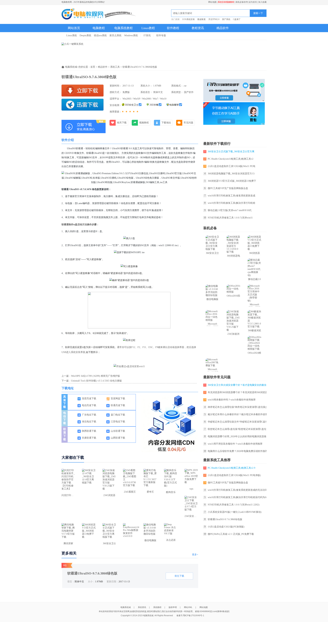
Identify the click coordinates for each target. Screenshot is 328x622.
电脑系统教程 (123, 28)
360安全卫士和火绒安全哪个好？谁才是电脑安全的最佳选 (238, 385)
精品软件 (222, 28)
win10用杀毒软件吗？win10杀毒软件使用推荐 (232, 399)
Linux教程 (148, 28)
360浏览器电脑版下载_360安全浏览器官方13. (231, 173)
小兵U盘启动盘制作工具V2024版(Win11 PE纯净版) (234, 475)
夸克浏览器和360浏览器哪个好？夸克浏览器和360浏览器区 (239, 392)
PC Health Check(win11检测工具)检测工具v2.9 (231, 468)
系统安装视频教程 (226, 2)
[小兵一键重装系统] (72, 44)
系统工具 (115, 67)
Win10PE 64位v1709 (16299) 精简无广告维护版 (95, 376)
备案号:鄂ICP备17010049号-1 (190, 615)
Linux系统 (71, 35)
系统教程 (157, 607)
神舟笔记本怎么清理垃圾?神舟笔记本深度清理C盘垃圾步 (238, 407)
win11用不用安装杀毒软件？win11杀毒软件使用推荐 (235, 444)
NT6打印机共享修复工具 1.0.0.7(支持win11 (230, 217)
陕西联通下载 (89, 431)
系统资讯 (142, 607)
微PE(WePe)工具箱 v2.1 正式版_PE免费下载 (231, 534)
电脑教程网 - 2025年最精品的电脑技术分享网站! (83, 2)
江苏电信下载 (118, 421)
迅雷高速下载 (89, 398)
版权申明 (173, 607)
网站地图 (212, 2)
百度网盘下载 (118, 398)
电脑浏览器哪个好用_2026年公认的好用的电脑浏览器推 (237, 436)
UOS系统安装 (188, 19)
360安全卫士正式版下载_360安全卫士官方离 (231, 151)
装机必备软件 (242, 2)
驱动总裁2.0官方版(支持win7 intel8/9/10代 (229, 210)
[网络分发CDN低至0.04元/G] (171, 451)
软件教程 (173, 28)
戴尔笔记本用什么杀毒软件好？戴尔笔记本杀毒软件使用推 (239, 414)
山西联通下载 (118, 438)
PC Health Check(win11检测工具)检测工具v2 (230, 159)
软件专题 (161, 35)
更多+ (195, 554)
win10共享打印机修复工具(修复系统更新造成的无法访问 (237, 490)
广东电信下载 (89, 414)
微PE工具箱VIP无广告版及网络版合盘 (228, 188)
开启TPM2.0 (213, 19)
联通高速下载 (118, 405)
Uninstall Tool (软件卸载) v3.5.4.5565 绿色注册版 (96, 380)
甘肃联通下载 (89, 438)
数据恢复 (201, 19)
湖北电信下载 (89, 421)
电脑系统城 (125, 607)
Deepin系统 (85, 35)
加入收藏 (262, 2)
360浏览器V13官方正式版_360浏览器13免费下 (232, 181)
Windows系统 (131, 35)
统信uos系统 (100, 35)
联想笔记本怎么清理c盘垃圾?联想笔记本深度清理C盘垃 (237, 429)
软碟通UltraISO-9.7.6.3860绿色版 (225, 519)
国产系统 (226, 19)
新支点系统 (115, 35)
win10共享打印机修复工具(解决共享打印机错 (231, 203)
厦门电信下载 (118, 414)
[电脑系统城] (99, 14)
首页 (92, 67)
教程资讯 (198, 28)
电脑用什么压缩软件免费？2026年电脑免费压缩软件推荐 (238, 451)
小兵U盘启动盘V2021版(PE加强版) (226, 526)
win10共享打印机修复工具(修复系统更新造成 (231, 195)
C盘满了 (237, 19)
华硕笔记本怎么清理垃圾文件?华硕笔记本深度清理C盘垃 (238, 421)
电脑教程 (99, 28)
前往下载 (179, 576)
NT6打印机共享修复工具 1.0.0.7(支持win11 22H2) (233, 504)
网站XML (188, 607)
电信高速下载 (89, 405)
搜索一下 (258, 13)
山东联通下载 (118, 431)
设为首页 (253, 2)
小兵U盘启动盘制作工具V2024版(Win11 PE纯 (231, 166)
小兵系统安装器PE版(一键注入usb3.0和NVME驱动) (235, 512)
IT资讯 (147, 35)
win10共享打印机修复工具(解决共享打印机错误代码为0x (237, 497)
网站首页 (74, 28)
